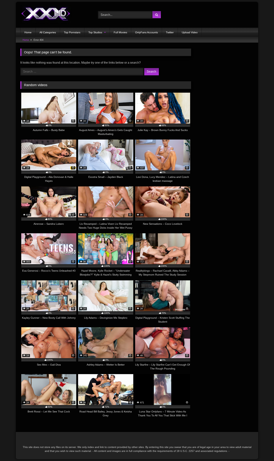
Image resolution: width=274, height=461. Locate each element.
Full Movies (120, 32)
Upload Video (190, 32)
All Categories (48, 32)
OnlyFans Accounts (146, 32)
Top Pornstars (72, 32)
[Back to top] (262, 450)
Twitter (170, 32)
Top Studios (95, 32)
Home (28, 32)
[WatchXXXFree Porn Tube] (45, 15)
